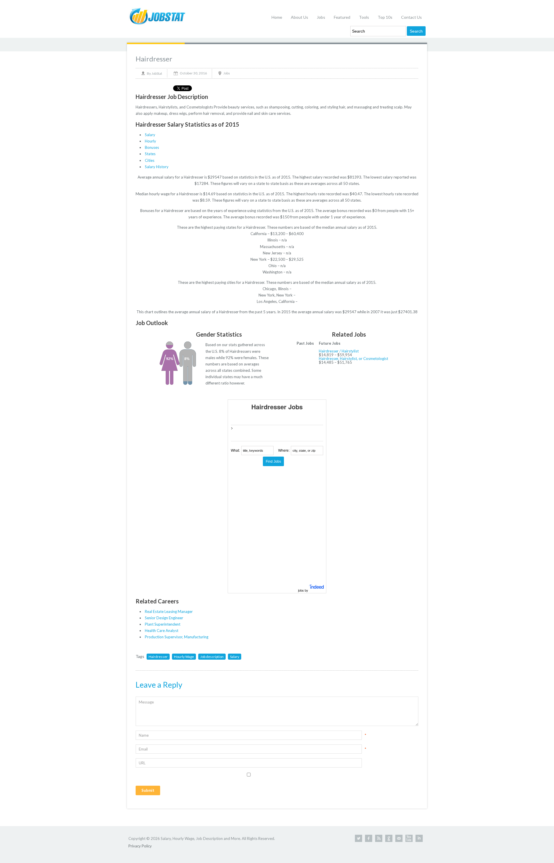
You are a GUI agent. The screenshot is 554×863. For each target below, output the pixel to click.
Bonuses (152, 147)
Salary (150, 134)
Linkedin (419, 838)
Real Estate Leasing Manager (169, 611)
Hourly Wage (184, 656)
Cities (149, 160)
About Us (299, 17)
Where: (283, 450)
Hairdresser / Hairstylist (339, 351)
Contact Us (411, 17)
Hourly (150, 141)
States (150, 153)
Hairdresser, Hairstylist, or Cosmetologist (353, 358)
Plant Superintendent (162, 624)
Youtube (409, 838)
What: (235, 450)
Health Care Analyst (161, 630)
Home (277, 17)
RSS (378, 838)
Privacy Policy (140, 846)
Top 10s (385, 17)
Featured (342, 17)
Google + (388, 838)
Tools (364, 17)
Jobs (321, 17)
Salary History (157, 166)
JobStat (156, 73)
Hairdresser (154, 59)
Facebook (368, 838)
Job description (212, 656)
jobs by (303, 590)
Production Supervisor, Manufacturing (176, 637)
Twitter (358, 838)
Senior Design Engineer (164, 618)
